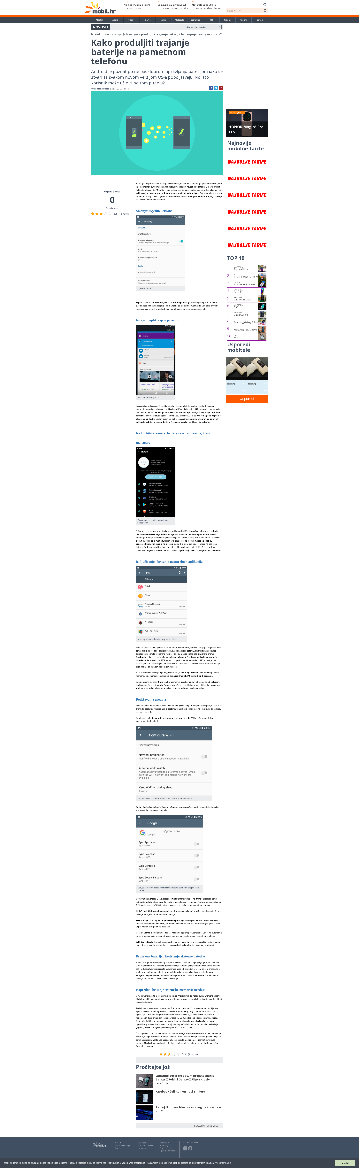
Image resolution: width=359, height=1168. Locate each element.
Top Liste (118, 1148)
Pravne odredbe (166, 1148)
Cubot (131, 20)
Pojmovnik (142, 1148)
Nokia (163, 20)
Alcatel (99, 20)
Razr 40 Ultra (241, 268)
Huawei (147, 20)
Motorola (179, 20)
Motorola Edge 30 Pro (245, 329)
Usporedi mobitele (145, 1145)
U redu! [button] (345, 1163)
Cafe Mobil (142, 1143)
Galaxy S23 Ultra (242, 298)
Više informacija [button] (223, 1163)
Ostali (260, 20)
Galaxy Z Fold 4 (241, 313)
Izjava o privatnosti (167, 1151)
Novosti (118, 1143)
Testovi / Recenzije (122, 1145)
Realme (243, 20)
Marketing (164, 1145)
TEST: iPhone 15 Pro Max (247, 276)
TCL (211, 20)
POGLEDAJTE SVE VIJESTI (207, 1125)
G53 (238, 306)
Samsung (195, 20)
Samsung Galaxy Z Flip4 (246, 322)
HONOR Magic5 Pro (244, 283)
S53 (236, 336)
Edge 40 (238, 291)
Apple (115, 20)
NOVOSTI (100, 27)
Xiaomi (227, 20)
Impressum (164, 1143)
